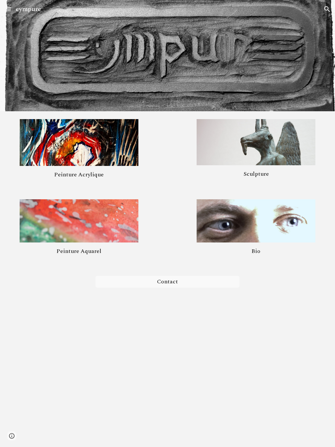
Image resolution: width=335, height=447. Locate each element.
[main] (79, 175)
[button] (8, 9)
